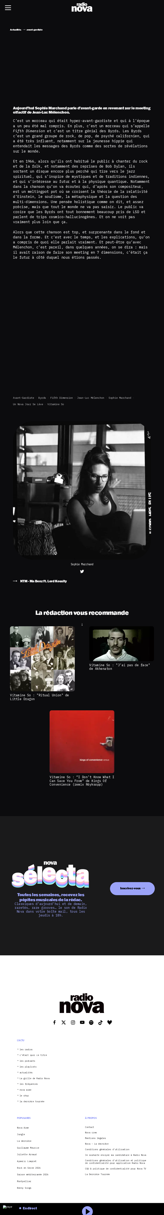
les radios (26, 1049)
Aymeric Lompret (27, 1161)
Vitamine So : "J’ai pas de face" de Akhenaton (119, 667)
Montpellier (24, 1181)
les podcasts (27, 1061)
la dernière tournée (32, 1101)
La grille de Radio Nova (35, 1078)
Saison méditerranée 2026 (32, 1174)
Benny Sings (24, 1188)
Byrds (42, 398)
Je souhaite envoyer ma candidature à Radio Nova (115, 1155)
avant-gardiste (23, 398)
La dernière (24, 1141)
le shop (24, 1095)
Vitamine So (55, 404)
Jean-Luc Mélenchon (90, 398)
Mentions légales (95, 1138)
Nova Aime (23, 1127)
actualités (26, 1072)
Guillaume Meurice (28, 1147)
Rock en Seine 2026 (28, 1167)
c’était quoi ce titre (33, 1055)
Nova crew (91, 1132)
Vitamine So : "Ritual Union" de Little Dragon (39, 697)
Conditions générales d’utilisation (107, 1149)
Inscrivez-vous (130, 888)
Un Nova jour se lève (28, 404)
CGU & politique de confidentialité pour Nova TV (115, 1168)
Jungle (21, 1134)
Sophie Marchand (120, 398)
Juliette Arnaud (27, 1154)
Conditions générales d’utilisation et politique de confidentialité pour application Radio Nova (115, 1161)
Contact (89, 1127)
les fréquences (29, 1084)
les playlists (28, 1067)
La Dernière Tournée (97, 1174)
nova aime (25, 1090)
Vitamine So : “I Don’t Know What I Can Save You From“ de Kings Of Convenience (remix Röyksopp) (82, 780)
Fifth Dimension (61, 398)
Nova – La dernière (96, 1144)
